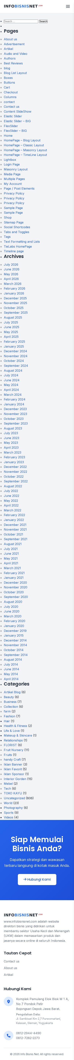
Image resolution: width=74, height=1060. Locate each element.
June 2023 (11, 438)
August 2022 (13, 486)
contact (9, 102)
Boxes (8, 78)
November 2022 (15, 472)
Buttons (9, 82)
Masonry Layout (16, 169)
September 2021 (15, 539)
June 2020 (11, 611)
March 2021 (12, 568)
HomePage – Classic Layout (24, 145)
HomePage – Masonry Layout (25, 150)
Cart (7, 87)
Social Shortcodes (17, 227)
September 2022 (16, 481)
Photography (13, 808)
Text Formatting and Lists (22, 241)
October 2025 (14, 308)
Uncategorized (14, 798)
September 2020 (16, 597)
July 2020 (11, 607)
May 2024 (11, 385)
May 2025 (11, 332)
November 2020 (15, 587)
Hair (7, 721)
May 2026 (11, 274)
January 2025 (14, 346)
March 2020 (12, 616)
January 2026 (14, 293)
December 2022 (15, 467)
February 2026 (14, 288)
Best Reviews (13, 63)
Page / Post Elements (19, 188)
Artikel (8, 49)
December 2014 (15, 640)
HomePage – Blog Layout (22, 140)
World (8, 803)
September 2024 (16, 366)
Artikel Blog (12, 692)
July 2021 (11, 549)
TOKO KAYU (13, 793)
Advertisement (14, 44)
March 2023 (12, 452)
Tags (7, 237)
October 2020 (14, 592)
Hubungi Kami (38, 879)
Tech (7, 788)
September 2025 (16, 312)
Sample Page (13, 208)
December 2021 (15, 525)
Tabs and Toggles (16, 232)
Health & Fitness (15, 726)
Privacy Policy (14, 193)
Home (8, 135)
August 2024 (13, 370)
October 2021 (13, 534)
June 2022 (11, 496)
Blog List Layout (15, 73)
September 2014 (16, 655)
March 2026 (12, 284)
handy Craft (12, 759)
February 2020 (14, 621)
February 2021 (14, 573)
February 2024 (14, 399)
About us (10, 39)
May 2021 (11, 558)
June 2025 (11, 327)
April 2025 (11, 337)
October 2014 (14, 650)
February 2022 (14, 515)
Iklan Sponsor (14, 774)
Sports (8, 812)
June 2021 (11, 553)
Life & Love (12, 731)
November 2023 (15, 414)
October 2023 (14, 419)
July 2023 (11, 433)
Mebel (8, 783)
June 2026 (11, 269)
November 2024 (16, 356)
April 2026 (11, 279)
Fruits (8, 755)
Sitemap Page (14, 222)
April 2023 (11, 447)
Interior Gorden (15, 779)
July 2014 (11, 664)
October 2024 (14, 361)
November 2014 (15, 645)
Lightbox (10, 160)
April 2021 (11, 563)
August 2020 (13, 602)
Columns (10, 97)
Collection (11, 706)
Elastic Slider (13, 116)
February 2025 (14, 341)
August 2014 (13, 659)
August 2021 (13, 544)
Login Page (12, 164)
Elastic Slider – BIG (17, 121)
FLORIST (10, 745)
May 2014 (11, 674)
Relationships (13, 740)
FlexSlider (11, 126)
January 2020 (14, 626)
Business (10, 702)
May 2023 (11, 443)
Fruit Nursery (13, 750)
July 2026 (11, 264)
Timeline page (14, 251)
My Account (13, 184)
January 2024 (14, 404)
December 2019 (15, 631)
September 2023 (16, 423)
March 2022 (12, 510)
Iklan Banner (13, 764)
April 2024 (11, 390)
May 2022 (11, 501)
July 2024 (11, 375)
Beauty (9, 697)
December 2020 (15, 582)
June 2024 (12, 380)
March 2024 (13, 395)
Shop (8, 217)
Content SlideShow (17, 111)
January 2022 (14, 520)
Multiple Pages (14, 179)
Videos (8, 817)
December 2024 (15, 351)
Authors (10, 58)
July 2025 (11, 322)
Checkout (11, 92)
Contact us (11, 106)
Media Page (12, 174)
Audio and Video (15, 54)
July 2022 (11, 491)
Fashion (9, 716)
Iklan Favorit (13, 769)
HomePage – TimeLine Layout (25, 155)
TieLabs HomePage (18, 246)
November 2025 (15, 303)
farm (7, 711)
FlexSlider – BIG (15, 131)
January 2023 (14, 462)
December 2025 (15, 298)
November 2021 (15, 529)
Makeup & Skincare (18, 735)
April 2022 (11, 505)
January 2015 (14, 635)
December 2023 (15, 409)
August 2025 (13, 317)
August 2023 (13, 428)
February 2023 (14, 457)
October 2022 (14, 476)
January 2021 (14, 578)
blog (7, 68)
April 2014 (11, 679)
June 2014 (11, 669)
